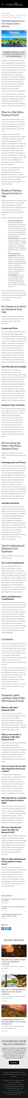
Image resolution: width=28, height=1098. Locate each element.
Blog (7, 15)
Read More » (4, 903)
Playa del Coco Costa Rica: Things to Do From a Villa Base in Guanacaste (13, 962)
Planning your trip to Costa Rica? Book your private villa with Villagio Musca (14, 54)
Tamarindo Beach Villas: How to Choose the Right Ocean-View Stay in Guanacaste (13, 1022)
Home (3, 15)
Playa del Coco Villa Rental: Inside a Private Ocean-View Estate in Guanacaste (13, 992)
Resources (12, 15)
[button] (2, 4)
